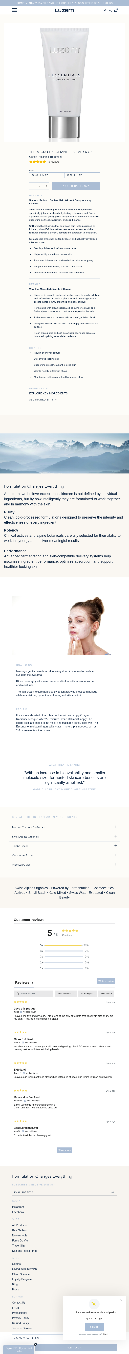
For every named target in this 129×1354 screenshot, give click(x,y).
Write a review (106, 981)
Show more (64, 1150)
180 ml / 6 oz (41, 175)
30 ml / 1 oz (76, 175)
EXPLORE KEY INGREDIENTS (48, 393)
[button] (64, 945)
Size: (31, 171)
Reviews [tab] (24, 982)
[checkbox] (106, 994)
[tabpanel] (64, 1073)
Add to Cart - (76, 186)
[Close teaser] (35, 1344)
